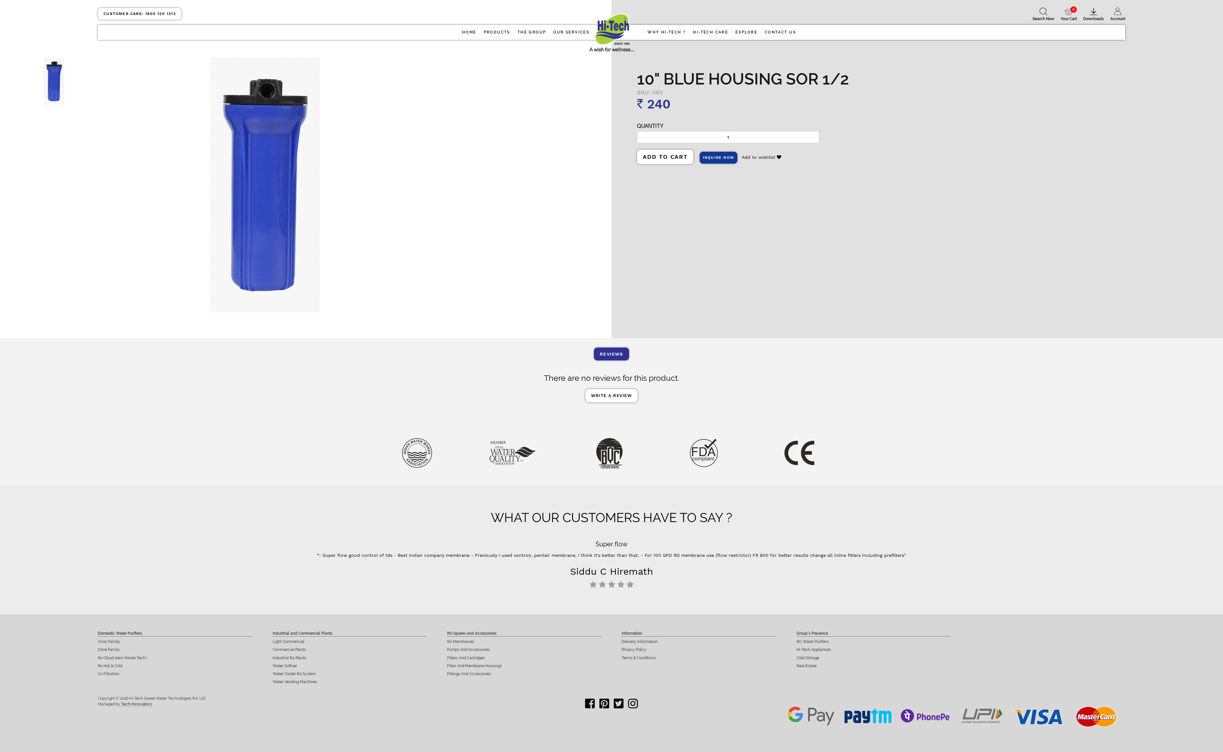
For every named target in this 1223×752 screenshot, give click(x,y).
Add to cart (665, 156)
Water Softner (285, 666)
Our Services (571, 32)
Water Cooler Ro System (294, 674)
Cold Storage (808, 658)
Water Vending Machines (295, 682)
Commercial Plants (289, 649)
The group (532, 32)
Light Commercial (288, 641)
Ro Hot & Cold (110, 666)
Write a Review (611, 395)
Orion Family (109, 641)
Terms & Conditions (639, 658)
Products (497, 32)
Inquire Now (718, 157)
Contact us (780, 32)
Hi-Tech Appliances (814, 649)
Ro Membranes (460, 641)
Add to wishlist (759, 157)
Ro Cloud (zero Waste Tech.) (122, 658)
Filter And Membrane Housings (474, 666)
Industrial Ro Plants (289, 658)
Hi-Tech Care (710, 32)
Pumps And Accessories (468, 649)
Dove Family (109, 649)
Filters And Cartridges (466, 658)
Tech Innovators (136, 704)
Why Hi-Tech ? (666, 32)
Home (469, 32)
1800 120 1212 (140, 13)
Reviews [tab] (611, 354)
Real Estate (807, 666)
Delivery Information (640, 641)
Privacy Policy (634, 649)
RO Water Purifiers (813, 641)
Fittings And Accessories (469, 674)
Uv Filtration (108, 674)
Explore (746, 32)
